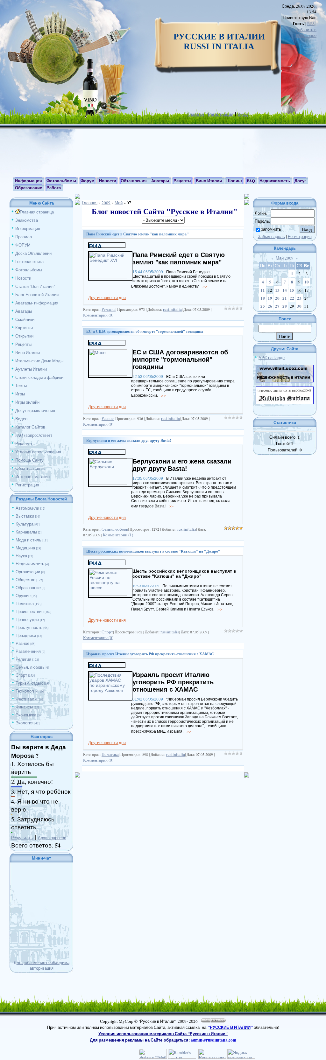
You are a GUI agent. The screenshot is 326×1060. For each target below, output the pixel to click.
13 (277, 290)
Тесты (21, 385)
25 (262, 306)
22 (292, 298)
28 (284, 306)
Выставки (25, 516)
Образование (28, 587)
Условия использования (38, 452)
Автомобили (27, 508)
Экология (24, 723)
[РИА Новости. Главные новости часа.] (106, 246)
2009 (106, 203)
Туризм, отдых (29, 683)
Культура (24, 524)
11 (262, 290)
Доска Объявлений (33, 253)
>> (205, 286)
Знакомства (26, 220)
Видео (21, 419)
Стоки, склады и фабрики (39, 377)
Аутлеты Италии (31, 369)
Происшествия (30, 611)
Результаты (22, 837)
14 (284, 290)
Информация (27, 228)
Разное (22, 643)
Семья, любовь (30, 667)
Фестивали (26, 699)
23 (299, 298)
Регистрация (221, 114)
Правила (23, 237)
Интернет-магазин (32, 476)
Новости (23, 278)
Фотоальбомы (28, 270)
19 (270, 298)
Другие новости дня (107, 297)
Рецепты (23, 344)
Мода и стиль (28, 540)
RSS (311, 23)
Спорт (21, 675)
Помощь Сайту (29, 460)
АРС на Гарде (272, 357)
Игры (20, 394)
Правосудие (27, 619)
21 (284, 298)
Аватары (23, 311)
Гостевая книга (29, 261)
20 (277, 298)
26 (270, 306)
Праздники (26, 635)
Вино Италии (27, 352)
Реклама (23, 443)
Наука (21, 556)
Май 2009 (285, 258)
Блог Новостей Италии (37, 294)
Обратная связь (30, 468)
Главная (196, 114)
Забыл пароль (271, 236)
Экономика (26, 715)
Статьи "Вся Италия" (35, 286)
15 (292, 290)
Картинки (24, 328)
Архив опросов (52, 837)
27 (277, 306)
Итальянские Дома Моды (39, 361)
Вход (242, 114)
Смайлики (24, 319)
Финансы (24, 707)
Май (119, 203)
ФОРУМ (23, 245)
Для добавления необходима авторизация (41, 965)
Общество (25, 579)
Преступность (29, 627)
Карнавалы (26, 532)
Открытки (24, 336)
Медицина (25, 548)
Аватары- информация (36, 303)
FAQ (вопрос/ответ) (33, 435)
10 (306, 282)
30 (299, 306)
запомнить (271, 229)
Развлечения (28, 651)
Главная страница (37, 212)
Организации (28, 572)
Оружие (23, 595)
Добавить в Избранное (305, 32)
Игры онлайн (27, 402)
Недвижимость (30, 564)
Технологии (27, 691)
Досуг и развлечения (35, 410)
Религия (23, 659)
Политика (25, 603)
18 (262, 298)
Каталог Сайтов (30, 427)
